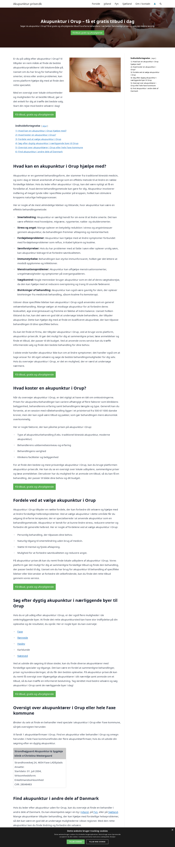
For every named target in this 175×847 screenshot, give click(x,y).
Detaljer (112, 837)
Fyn (117, 3)
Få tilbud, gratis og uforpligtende (87, 32)
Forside (96, 3)
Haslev (21, 643)
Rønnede (22, 637)
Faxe (20, 631)
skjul (44, 126)
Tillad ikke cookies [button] (97, 842)
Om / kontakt (142, 3)
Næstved (22, 655)
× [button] (172, 830)
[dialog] (87, 837)
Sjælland (127, 3)
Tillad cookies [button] (75, 842)
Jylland (107, 3)
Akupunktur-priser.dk (27, 4)
